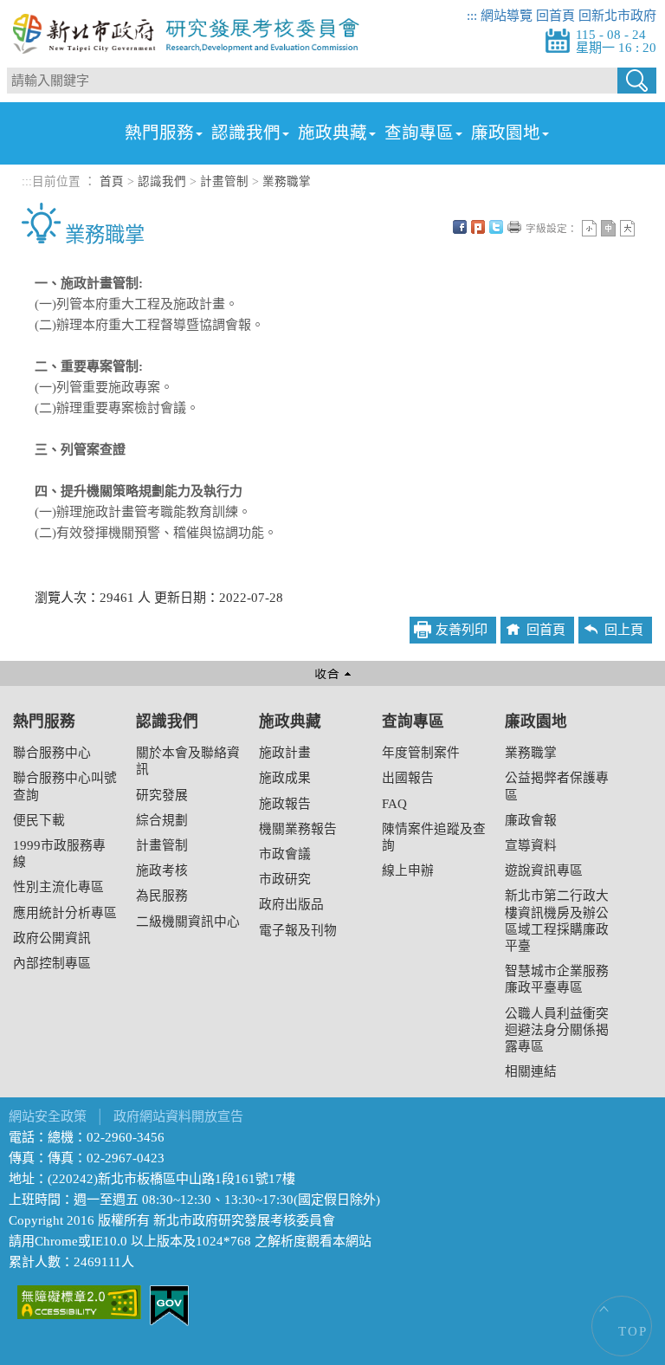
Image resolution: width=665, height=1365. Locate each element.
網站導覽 (507, 16)
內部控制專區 (52, 963)
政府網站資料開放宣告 (178, 1116)
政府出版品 (291, 904)
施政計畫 (285, 753)
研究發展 (162, 795)
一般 (608, 228)
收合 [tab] (332, 673)
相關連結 (531, 1071)
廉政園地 (505, 133)
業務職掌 (286, 181)
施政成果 (285, 778)
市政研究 (285, 879)
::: (472, 16)
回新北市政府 (617, 16)
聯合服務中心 (52, 753)
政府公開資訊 (52, 938)
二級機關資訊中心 (188, 921)
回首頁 (555, 16)
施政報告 (285, 804)
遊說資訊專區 (544, 870)
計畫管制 (224, 181)
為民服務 (162, 895)
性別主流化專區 (58, 887)
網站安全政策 (48, 1116)
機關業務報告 (298, 829)
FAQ (394, 804)
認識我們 (246, 133)
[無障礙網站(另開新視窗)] (79, 1301)
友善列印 (514, 227)
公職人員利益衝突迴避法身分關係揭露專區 (557, 1029)
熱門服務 (159, 133)
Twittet (496, 227)
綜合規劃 (162, 820)
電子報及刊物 (298, 930)
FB (460, 227)
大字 (627, 228)
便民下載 (39, 820)
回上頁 (623, 630)
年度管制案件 (421, 753)
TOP (633, 1331)
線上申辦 (408, 870)
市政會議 (285, 854)
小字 (589, 228)
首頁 (112, 181)
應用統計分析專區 (65, 913)
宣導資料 (531, 845)
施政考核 (162, 870)
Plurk (478, 227)
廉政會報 (531, 820)
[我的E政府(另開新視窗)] (169, 1304)
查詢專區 (419, 133)
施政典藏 (332, 133)
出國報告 (408, 778)
